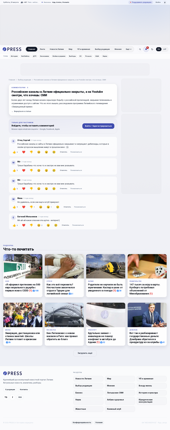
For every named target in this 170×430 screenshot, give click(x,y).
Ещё (127, 49)
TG (6, 397)
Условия (99, 422)
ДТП (34, 56)
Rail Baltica (25, 56)
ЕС (81, 56)
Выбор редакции (102, 49)
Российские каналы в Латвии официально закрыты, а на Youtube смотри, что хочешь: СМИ (70, 80)
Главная (31, 49)
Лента (42, 49)
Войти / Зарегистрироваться (98, 126)
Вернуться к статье (21, 111)
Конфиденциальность (82, 422)
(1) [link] (30, 290)
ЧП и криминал (83, 49)
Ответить (63, 152)
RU (159, 49)
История (14, 56)
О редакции (10, 389)
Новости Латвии (57, 49)
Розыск (88, 56)
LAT (164, 49)
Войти (158, 2)
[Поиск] (140, 49)
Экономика (44, 56)
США (97, 56)
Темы (5, 56)
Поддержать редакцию (140, 2)
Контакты (24, 389)
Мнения (118, 49)
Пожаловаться (76, 152)
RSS (20, 397)
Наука (105, 56)
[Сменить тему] (152, 49)
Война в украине (59, 56)
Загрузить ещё (85, 353)
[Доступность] (165, 2)
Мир (70, 49)
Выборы (72, 56)
